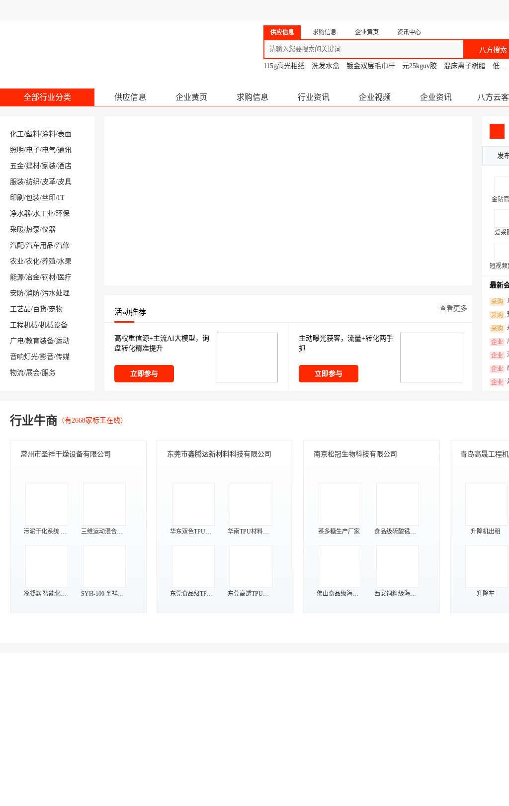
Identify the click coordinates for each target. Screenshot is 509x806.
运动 (63, 341)
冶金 (33, 277)
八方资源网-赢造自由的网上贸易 (78, 45)
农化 (33, 261)
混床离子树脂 (465, 66)
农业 (17, 261)
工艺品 (20, 309)
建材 (33, 166)
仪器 (49, 229)
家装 (49, 166)
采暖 (17, 229)
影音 (47, 356)
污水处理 (56, 293)
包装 (33, 197)
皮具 (65, 181)
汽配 (17, 245)
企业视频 (375, 97)
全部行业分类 (47, 97)
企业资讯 (436, 97)
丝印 (49, 197)
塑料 (33, 134)
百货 (40, 309)
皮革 (49, 181)
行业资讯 (314, 97)
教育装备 (40, 341)
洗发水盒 (325, 66)
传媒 (63, 356)
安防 (17, 293)
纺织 (33, 181)
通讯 (65, 150)
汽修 (63, 245)
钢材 (49, 277)
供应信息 (130, 97)
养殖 (49, 261)
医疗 (65, 277)
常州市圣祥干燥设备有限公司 (65, 454)
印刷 (17, 197)
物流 (17, 372)
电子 (33, 150)
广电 (17, 341)
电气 (49, 150)
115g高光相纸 (284, 66)
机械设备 (54, 325)
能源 (17, 277)
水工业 (43, 213)
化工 (17, 134)
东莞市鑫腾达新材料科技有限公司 (219, 454)
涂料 (49, 134)
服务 (49, 372)
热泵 (33, 229)
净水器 (20, 213)
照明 (17, 150)
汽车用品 (40, 245)
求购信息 (252, 97)
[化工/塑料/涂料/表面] (44, 741)
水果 (65, 261)
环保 (63, 213)
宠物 (56, 309)
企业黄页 (191, 97)
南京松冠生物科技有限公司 (355, 454)
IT (61, 197)
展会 (33, 372)
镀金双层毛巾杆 (370, 66)
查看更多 (453, 308)
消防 (33, 293)
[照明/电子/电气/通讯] (348, 741)
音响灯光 (24, 356)
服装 (17, 181)
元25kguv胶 (419, 66)
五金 (17, 166)
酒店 (65, 166)
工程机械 (24, 325)
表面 (65, 134)
